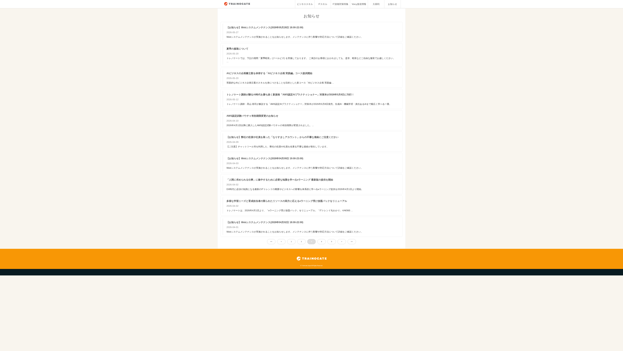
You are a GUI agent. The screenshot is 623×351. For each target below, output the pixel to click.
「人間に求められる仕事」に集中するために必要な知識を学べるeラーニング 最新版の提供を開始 (279, 179)
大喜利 (376, 4)
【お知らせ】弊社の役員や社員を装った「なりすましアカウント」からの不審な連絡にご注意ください (282, 137)
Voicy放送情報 (359, 4)
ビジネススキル (305, 4)
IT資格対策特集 (340, 4)
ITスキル (322, 4)
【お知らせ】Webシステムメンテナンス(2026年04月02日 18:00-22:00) (264, 222)
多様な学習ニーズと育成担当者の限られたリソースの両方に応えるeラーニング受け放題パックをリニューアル (286, 201)
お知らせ (392, 4)
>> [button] (352, 241)
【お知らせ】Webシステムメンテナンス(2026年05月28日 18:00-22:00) (264, 27)
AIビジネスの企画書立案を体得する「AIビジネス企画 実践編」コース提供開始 (269, 73)
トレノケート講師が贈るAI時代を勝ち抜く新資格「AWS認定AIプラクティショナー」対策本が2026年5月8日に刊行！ (290, 94)
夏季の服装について (237, 48)
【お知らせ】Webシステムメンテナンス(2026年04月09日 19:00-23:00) (264, 158)
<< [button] (271, 241)
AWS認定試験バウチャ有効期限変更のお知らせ (252, 115)
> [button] (341, 241)
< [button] (281, 241)
